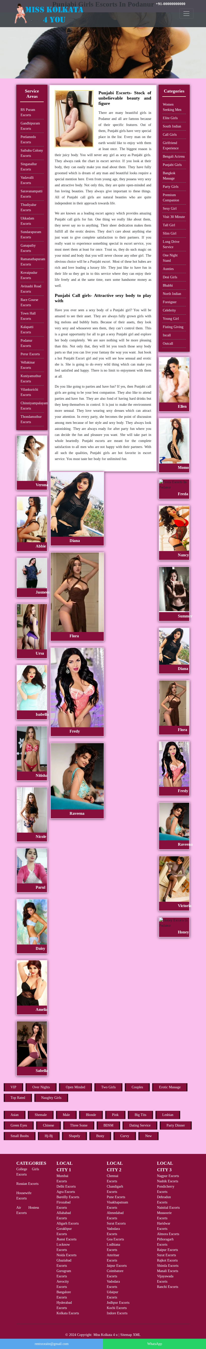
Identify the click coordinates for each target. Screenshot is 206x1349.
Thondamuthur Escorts (31, 419)
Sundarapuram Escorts (31, 234)
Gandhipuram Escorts (30, 125)
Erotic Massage (170, 1087)
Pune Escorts (116, 1197)
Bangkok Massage (169, 175)
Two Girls (108, 1087)
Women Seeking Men (172, 107)
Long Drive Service (171, 244)
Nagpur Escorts (168, 1176)
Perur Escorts (30, 354)
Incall (167, 335)
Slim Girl (169, 233)
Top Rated (18, 1098)
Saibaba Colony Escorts (32, 153)
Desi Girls (170, 277)
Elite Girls (170, 118)
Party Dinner (176, 1125)
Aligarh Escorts (68, 1223)
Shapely (74, 1136)
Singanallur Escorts (29, 166)
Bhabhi (168, 285)
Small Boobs (20, 1136)
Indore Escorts (117, 1313)
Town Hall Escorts (28, 316)
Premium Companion (171, 197)
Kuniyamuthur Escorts (31, 378)
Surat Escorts (116, 1223)
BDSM (108, 1125)
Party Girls (170, 187)
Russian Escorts (27, 1184)
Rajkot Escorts (167, 1260)
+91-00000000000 (170, 4)
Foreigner (170, 302)
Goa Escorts (115, 1239)
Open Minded (75, 1087)
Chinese (48, 1125)
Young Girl (171, 319)
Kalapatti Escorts (27, 329)
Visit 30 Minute (174, 217)
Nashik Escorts (167, 1181)
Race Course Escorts (29, 302)
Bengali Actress (174, 156)
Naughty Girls (51, 1098)
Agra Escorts (66, 1192)
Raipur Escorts (167, 1250)
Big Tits (140, 1115)
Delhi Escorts (66, 1186)
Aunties (168, 269)
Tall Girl (169, 225)
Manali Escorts (167, 1271)
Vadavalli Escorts (27, 180)
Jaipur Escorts (117, 1266)
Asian (15, 1115)
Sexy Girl (170, 208)
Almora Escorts (168, 1234)
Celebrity (169, 310)
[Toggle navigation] (186, 14)
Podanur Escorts (26, 343)
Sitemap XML (130, 1335)
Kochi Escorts (117, 1308)
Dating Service (139, 1125)
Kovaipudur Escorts (29, 275)
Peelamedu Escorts (28, 139)
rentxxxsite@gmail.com (52, 1344)
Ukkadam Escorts (27, 221)
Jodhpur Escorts (118, 1303)
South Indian (172, 126)
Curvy (124, 1136)
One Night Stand (170, 257)
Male (66, 1115)
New (148, 1136)
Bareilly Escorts (68, 1197)
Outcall (168, 343)
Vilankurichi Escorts (29, 392)
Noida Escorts (66, 1255)
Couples (137, 1087)
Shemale (41, 1115)
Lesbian (167, 1115)
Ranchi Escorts (167, 1287)
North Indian (172, 294)
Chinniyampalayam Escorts (32, 405)
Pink (115, 1115)
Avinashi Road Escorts (31, 288)
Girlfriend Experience (171, 145)
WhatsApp (154, 1344)
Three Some (78, 1125)
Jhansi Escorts (66, 1239)
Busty (100, 1136)
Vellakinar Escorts (28, 365)
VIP (13, 1087)
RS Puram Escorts (28, 112)
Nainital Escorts (168, 1207)
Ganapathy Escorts (28, 248)
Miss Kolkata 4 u (105, 1335)
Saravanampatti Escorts (31, 193)
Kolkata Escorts (68, 1313)
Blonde (91, 1115)
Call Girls (170, 135)
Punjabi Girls (172, 165)
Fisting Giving (173, 327)
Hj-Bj (49, 1136)
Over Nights (41, 1087)
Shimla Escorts (167, 1266)
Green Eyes (19, 1125)
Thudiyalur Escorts (28, 207)
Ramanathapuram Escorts (32, 261)
